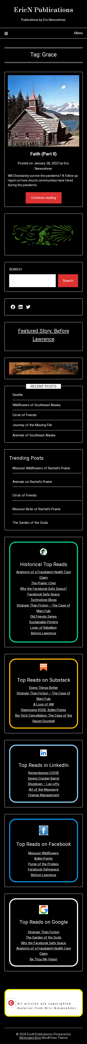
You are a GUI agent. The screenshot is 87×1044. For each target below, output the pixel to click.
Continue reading (43, 198)
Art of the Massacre (43, 790)
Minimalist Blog (30, 1038)
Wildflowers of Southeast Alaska (36, 405)
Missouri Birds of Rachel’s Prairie (36, 509)
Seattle (17, 395)
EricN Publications (43, 9)
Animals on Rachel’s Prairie (32, 482)
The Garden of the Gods (30, 523)
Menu (78, 33)
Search (15, 269)
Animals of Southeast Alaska (33, 435)
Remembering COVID (43, 773)
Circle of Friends (24, 415)
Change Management (43, 795)
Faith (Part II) (43, 154)
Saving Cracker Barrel (43, 778)
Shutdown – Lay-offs (43, 784)
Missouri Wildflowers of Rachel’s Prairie (41, 468)
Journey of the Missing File (32, 425)
